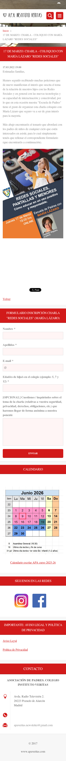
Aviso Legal (10, 641)
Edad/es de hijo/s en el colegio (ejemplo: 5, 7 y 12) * (31, 379)
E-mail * (8, 361)
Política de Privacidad (15, 649)
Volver (6, 299)
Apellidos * (10, 345)
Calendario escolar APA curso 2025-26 (33, 562)
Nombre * (9, 329)
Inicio (6, 30)
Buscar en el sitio (50, 15)
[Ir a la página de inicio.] (34, 16)
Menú (59, 15)
